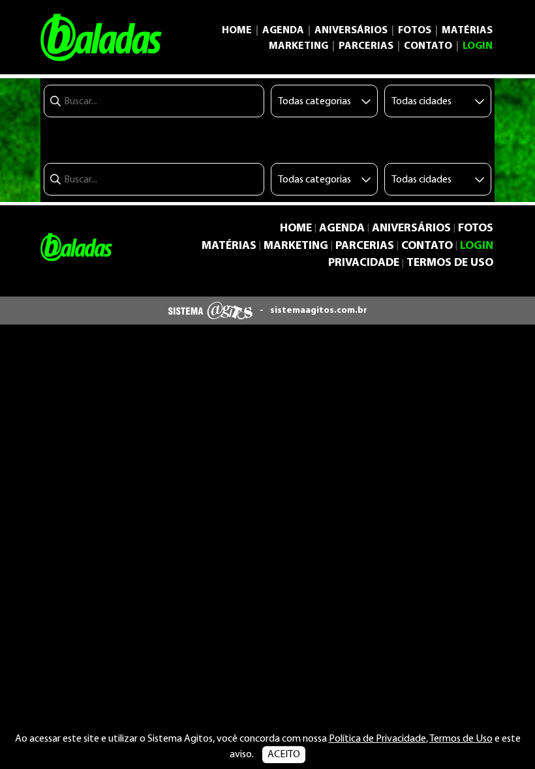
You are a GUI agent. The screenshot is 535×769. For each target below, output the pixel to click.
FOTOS (414, 30)
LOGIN (478, 46)
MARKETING (298, 46)
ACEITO (284, 754)
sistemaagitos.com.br (318, 310)
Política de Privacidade (377, 739)
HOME (237, 30)
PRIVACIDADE (363, 263)
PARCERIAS (366, 46)
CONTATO (428, 46)
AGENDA (283, 30)
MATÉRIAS (467, 30)
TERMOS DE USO (449, 263)
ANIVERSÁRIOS (351, 30)
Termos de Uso (461, 739)
